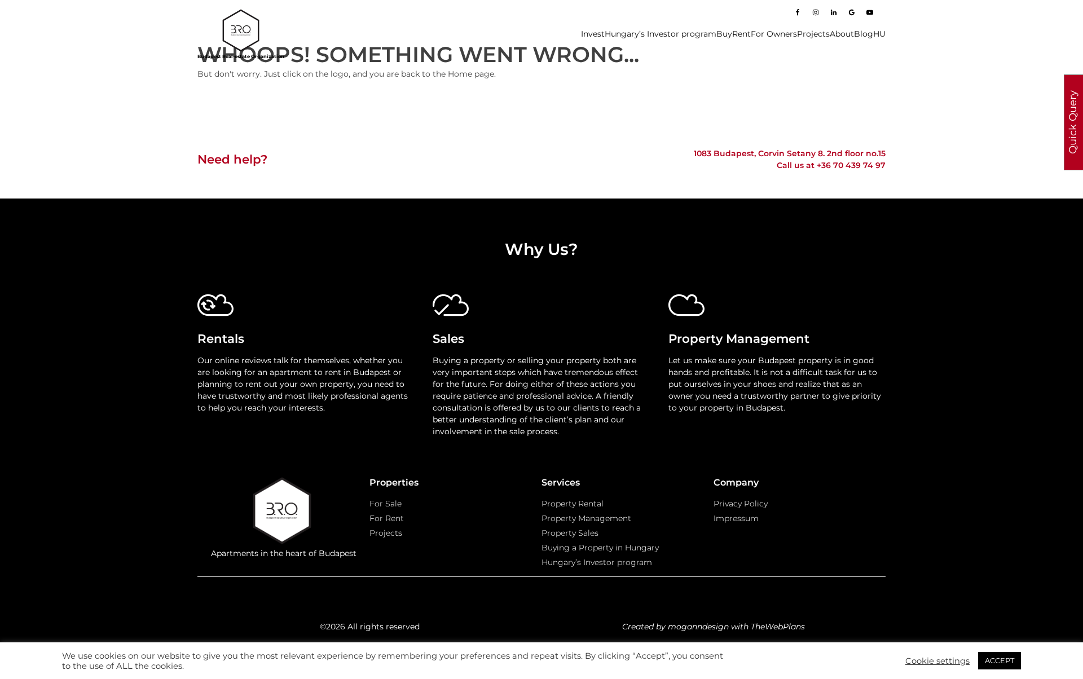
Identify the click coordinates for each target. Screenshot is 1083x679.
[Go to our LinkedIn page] (833, 12)
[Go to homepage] (240, 30)
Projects (813, 34)
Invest (593, 34)
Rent (741, 34)
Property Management (586, 518)
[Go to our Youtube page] (870, 12)
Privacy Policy (741, 504)
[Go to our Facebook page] (797, 12)
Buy (724, 34)
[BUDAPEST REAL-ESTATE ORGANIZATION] (283, 512)
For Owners (774, 34)
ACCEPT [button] (999, 660)
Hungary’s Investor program (660, 34)
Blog (863, 34)
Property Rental (573, 504)
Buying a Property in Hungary (600, 548)
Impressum (736, 518)
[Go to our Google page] (852, 12)
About (842, 34)
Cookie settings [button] (937, 661)
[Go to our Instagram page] (815, 12)
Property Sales (570, 533)
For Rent (386, 518)
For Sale (385, 504)
